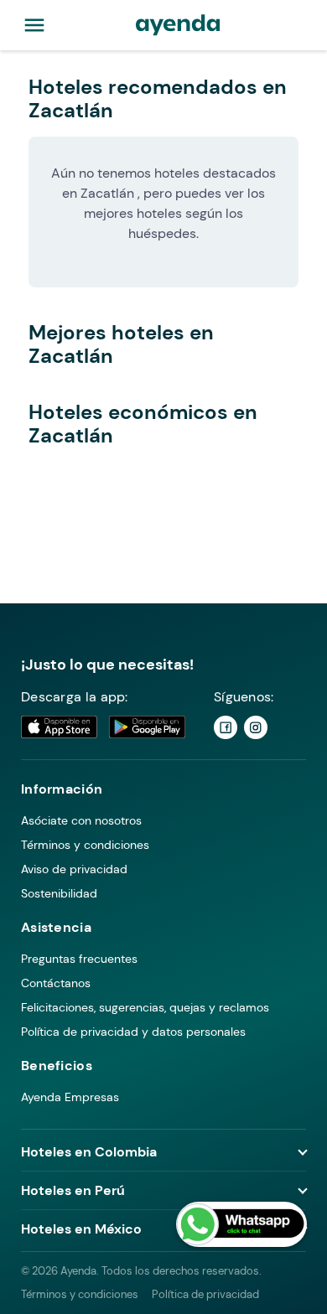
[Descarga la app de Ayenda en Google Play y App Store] (104, 727)
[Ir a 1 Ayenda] (225, 727)
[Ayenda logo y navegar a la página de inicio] (178, 25)
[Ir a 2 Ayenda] (255, 727)
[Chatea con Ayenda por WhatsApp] (241, 1224)
